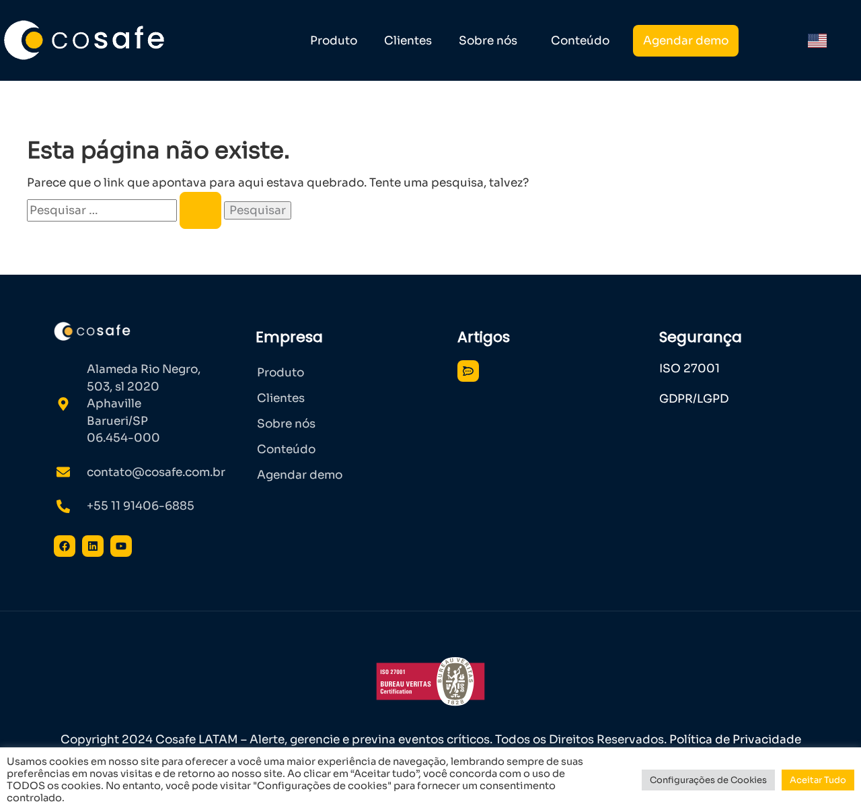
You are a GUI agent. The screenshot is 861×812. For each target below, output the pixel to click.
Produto (333, 41)
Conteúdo (580, 41)
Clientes (408, 41)
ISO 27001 (689, 369)
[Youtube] (121, 546)
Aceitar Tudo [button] (818, 780)
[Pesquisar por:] (125, 210)
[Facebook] (64, 546)
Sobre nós (488, 41)
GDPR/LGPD (693, 399)
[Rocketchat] (468, 371)
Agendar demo (685, 41)
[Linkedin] (93, 546)
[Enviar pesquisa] (200, 211)
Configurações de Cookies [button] (708, 780)
